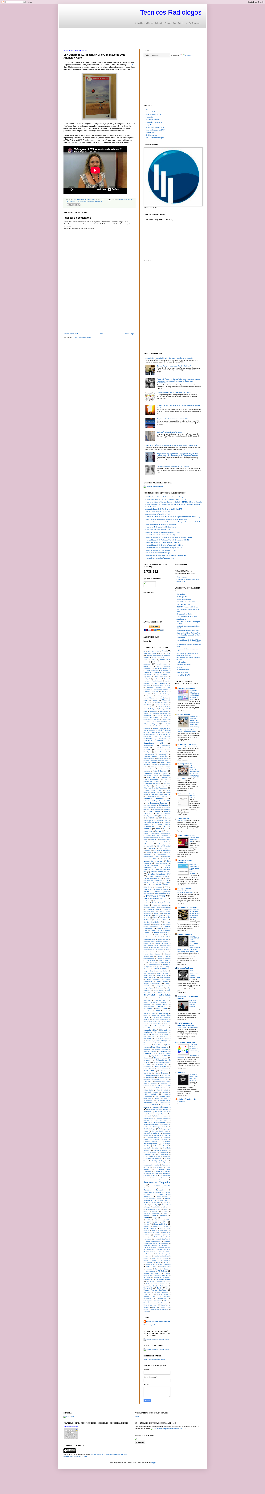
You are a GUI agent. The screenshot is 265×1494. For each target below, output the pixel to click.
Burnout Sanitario (163, 698)
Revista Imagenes (162, 1196)
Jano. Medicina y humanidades (187, 616)
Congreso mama (162, 758)
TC (156, 1269)
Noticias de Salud (183, 714)
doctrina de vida (157, 809)
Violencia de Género (150, 1305)
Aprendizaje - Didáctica (152, 672)
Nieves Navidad (148, 1069)
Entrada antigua (129, 334)
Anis (158, 666)
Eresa (149, 852)
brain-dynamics (162, 696)
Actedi (164, 651)
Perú (153, 1085)
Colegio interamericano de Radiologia (157, 553)
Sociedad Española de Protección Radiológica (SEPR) (163, 547)
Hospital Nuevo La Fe (151, 945)
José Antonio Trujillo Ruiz (152, 1021)
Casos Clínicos (163, 707)
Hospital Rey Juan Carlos (159, 947)
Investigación (161, 1009)
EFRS (158, 829)
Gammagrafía (158, 916)
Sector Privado (150, 1209)
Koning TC (147, 1028)
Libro (155, 1030)
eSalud (156, 852)
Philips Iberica (148, 1090)
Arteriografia (147, 679)
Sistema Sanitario (150, 1228)
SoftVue (146, 1260)
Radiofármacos (148, 1118)
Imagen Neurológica (150, 977)
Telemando (150, 1281)
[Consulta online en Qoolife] (153, 486)
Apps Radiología (152, 670)
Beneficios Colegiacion (151, 691)
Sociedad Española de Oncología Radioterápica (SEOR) (164, 545)
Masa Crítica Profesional (159, 1047)
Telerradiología (161, 1281)
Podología (165, 1092)
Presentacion (148, 1100)
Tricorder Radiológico (161, 1292)
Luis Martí (163, 1036)
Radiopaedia (164, 1152)
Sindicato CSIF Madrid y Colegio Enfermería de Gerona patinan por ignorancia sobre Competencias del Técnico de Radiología (178, 454)
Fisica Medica (148, 887)
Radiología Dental (160, 1127)
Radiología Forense (160, 1139)
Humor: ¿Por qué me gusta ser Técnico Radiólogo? (174, 366)
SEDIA (160, 1209)
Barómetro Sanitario (154, 687)
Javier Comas (163, 1013)
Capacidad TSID (161, 702)
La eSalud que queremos (186, 1042)
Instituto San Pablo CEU (161, 1000)
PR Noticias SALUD (183, 675)
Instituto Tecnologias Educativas (155, 1002)
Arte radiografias (161, 676)
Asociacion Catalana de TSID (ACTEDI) (158, 511)
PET (158, 1085)
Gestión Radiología (151, 922)
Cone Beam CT (161, 752)
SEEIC (145, 1211)
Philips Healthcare (162, 1088)
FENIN (159, 883)
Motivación (147, 1060)
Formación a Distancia (161, 889)
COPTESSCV (152, 777)
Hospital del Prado (163, 939)
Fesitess (167, 883)
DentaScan (164, 796)
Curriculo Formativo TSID (152, 790)
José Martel (155, 1026)
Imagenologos (148, 988)
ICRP (166, 960)
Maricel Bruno (158, 1045)
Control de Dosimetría (160, 771)
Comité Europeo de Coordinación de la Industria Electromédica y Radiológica (157, 736)
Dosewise (167, 809)
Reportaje (154, 1175)
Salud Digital (154, 1205)
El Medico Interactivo (183, 664)
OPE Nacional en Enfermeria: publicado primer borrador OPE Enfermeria (195, 913)
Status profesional (164, 1264)
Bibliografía (164, 691)
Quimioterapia (147, 1116)
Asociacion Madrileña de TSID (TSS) (157, 514)
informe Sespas (159, 990)
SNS (153, 1230)
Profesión (155, 1105)
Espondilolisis (162, 854)
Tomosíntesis (148, 1288)
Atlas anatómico (161, 683)
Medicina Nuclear (151, 135)
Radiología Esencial (153, 1137)
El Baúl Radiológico (184, 934)
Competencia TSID (153, 743)
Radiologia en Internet (185, 794)
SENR (154, 1215)
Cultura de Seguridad (161, 786)
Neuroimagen (149, 132)
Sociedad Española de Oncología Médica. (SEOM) (162, 542)
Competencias (148, 745)
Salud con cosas (183, 818)
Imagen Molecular (162, 975)
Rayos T (146, 1156)
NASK (148, 1064)
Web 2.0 (155, 1307)
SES (169, 1218)
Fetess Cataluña (162, 885)
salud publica (156, 1207)
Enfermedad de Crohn (160, 842)
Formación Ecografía (152, 891)
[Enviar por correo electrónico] (68, 204)
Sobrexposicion (163, 1230)
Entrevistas (98, 201)
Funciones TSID (153, 909)
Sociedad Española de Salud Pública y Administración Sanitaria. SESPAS (189, 641)
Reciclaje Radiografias (159, 1161)
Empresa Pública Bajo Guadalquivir (157, 835)
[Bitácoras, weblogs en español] (69, 1416)
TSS (152, 1294)
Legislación (147, 1030)
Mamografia (147, 1038)
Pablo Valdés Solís (157, 1079)
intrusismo (148, 1009)
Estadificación (166, 856)
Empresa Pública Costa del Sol (153, 837)
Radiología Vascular (161, 1150)
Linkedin (146, 1034)
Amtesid (153, 659)
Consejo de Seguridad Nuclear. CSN (157, 529)
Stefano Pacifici (151, 1266)
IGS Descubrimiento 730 (153, 964)
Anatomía (147, 664)
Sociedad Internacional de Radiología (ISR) (159, 558)
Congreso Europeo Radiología (155, 756)
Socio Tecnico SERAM (160, 1258)
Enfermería (147, 844)
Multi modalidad (159, 1062)
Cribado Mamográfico (151, 779)
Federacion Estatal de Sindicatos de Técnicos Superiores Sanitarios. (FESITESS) (172, 517)
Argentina (147, 676)
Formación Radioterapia (162, 893)
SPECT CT (166, 1262)
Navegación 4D (161, 1064)
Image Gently (159, 966)
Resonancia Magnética (157, 1182)
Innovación (161, 992)
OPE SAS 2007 (166, 1075)
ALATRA (154, 657)
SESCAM (148, 1220)
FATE (166, 880)
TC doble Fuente (149, 1271)
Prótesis (165, 1109)
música (168, 1062)
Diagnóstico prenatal (150, 805)
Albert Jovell (164, 657)
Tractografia (147, 1292)
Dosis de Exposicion (153, 811)
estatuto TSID (151, 859)
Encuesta (153, 839)
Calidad (146, 700)
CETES (158, 715)
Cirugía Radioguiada (151, 717)
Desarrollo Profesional (87, 201)
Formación (149, 117)
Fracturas (146, 901)
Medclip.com (147, 1049)
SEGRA (164, 1211)
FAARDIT (159, 880)
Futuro (156, 913)
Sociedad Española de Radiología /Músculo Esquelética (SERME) (167, 540)
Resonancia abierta (153, 1180)
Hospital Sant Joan (163, 952)
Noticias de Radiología (184, 614)
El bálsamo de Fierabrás (186, 688)
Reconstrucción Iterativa (151, 1165)
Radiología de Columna (151, 1124)
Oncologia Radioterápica (151, 1075)
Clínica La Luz (150, 721)
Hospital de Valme (149, 939)
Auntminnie (147, 685)
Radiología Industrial (150, 1141)
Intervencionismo (161, 1004)
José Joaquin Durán (155, 1023)
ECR (160, 818)
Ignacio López (165, 962)
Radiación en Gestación (161, 1116)
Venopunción (162, 1298)
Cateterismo (153, 711)
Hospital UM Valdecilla (163, 958)
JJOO (145, 1015)
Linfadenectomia (162, 1032)
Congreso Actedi (149, 754)
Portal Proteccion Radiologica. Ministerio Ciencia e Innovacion (166, 519)
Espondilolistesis (148, 856)
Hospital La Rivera (161, 943)
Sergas (155, 1218)
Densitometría (151, 796)
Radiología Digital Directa (160, 1131)
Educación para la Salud (152, 822)
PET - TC (149, 1088)
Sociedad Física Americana (186, 602)
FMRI (166, 887)
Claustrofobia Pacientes (151, 719)
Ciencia (165, 715)
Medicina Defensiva (161, 1049)
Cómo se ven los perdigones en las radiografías (173, 466)
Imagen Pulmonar (165, 977)
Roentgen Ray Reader (185, 968)
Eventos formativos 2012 (160, 872)
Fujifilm (155, 905)
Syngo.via (149, 1269)
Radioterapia (164, 1154)
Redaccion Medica (183, 670)
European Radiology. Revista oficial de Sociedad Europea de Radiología (188, 634)
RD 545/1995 (155, 1156)
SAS (164, 1207)
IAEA (160, 960)
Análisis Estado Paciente (160, 662)
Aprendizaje (164, 670)
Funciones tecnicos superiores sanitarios (157, 907)
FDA (152, 883)
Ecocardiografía (165, 816)
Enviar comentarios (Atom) (82, 337)
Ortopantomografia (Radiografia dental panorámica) (174, 392)
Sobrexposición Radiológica (151, 1232)
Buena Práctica (149, 698)
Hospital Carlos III (161, 937)
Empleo (158, 831)
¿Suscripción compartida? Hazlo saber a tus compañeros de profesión (169, 358)
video (165, 1301)
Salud (145, 1205)
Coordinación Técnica (151, 775)
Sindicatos (156, 1226)
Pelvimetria (164, 1083)
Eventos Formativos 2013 (159, 874)
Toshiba (159, 1288)
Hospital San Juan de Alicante (153, 949)
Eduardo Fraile (162, 820)
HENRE (159, 928)
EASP (155, 816)
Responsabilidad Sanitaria (152, 1192)
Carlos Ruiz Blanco (161, 705)
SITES (161, 1228)
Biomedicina (147, 694)
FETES (149, 885)
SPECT (157, 1262)
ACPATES (151, 651)
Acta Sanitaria (181, 619)
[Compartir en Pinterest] (79, 204)
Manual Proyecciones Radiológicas (157, 1040)
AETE (162, 653)
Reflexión (159, 1171)
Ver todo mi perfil (149, 1325)
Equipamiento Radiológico (161, 850)
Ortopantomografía (163, 1077)
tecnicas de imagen (151, 1273)
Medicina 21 (181, 667)
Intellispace (147, 1004)
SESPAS (168, 1220)
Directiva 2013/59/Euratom (152, 807)
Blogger (153, 1462)
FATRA (146, 883)
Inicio (101, 334)
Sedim (166, 1209)
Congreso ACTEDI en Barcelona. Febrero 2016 (172, 419)
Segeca (154, 1211)
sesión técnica (158, 1220)
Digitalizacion (163, 805)
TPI (167, 1288)
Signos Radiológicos (160, 1224)
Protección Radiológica (153, 114)
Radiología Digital (149, 1129)
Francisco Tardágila (157, 903)
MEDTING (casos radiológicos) (187, 607)
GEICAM (154, 918)
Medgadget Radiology (184, 599)
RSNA (146, 1202)
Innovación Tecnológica (157, 994)
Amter (145, 659)
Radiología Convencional (153, 122)
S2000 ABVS (156, 1202)
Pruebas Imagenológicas (157, 1114)
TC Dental (165, 1269)
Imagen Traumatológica (152, 983)
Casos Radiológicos (150, 709)
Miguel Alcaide (156, 1056)
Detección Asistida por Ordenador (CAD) (157, 801)
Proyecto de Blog (163, 1112)
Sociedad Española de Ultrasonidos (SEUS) (160, 535)
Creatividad (164, 777)
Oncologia (164, 1073)
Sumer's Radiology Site (185, 835)
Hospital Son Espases (152, 954)
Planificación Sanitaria (151, 1092)
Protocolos (147, 1111)
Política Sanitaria (150, 1094)
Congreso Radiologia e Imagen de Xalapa (156, 760)
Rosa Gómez (164, 1200)
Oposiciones (150, 1077)
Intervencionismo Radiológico (154, 1006)
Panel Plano (147, 1081)
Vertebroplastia (148, 1301)
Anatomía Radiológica (152, 119)
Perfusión (146, 1085)
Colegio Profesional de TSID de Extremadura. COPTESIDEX (165, 499)
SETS (156, 1222)
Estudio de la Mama (153, 861)
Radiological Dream (184, 764)
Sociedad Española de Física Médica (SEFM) (160, 550)
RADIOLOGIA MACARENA (187, 745)
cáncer (154, 700)
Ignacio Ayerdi (154, 962)
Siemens (146, 1224)
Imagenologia (161, 986)
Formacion (147, 889)
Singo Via (165, 1226)
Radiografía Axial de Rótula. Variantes (169, 432)
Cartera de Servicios (149, 707)
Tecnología (147, 1277)
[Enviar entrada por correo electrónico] (109, 199)
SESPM (148, 1222)
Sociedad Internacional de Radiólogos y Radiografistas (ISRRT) (166, 555)
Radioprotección (149, 1154)
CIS (166, 717)
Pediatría (154, 1083)
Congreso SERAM (150, 762)
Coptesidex (166, 775)
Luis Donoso (164, 1034)
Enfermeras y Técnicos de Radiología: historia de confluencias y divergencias (171, 445)
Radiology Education (150, 1152)
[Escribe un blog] (71, 204)
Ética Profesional (161, 863)
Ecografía (148, 125)
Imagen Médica (149, 975)
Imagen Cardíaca (160, 969)
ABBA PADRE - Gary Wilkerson (187, 1027)
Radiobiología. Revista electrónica (188, 630)
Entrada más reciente (71, 334)
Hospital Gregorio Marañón (152, 941)
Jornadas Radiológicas (160, 1019)
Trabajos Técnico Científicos (155, 1290)
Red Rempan (157, 1167)
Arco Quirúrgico (162, 674)
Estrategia (164, 859)
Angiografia (147, 666)
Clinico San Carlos (162, 721)
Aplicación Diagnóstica (162, 668)
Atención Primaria (157, 681)
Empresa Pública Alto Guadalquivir (160, 833)
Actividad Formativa (125, 199)
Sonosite (153, 1260)
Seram (146, 1218)
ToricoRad (181, 1072)
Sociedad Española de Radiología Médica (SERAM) (162, 532)
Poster (157, 1098)
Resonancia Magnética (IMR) (155, 130)
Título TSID (164, 1284)
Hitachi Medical (148, 935)
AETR (130, 65)
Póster (166, 1098)
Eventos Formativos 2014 (157, 876)
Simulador (146, 1226)
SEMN (165, 1213)
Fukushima (164, 905)
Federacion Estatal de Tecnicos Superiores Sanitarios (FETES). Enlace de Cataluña (173, 502)
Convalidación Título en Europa (155, 773)
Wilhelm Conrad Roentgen (159, 1309)
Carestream (147, 705)
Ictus (145, 962)
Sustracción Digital (164, 1266)
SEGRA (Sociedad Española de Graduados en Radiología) (165, 497)
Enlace (137, 1416)
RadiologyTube (182, 597)
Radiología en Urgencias (162, 1135)
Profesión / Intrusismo (152, 112)
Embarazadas (148, 831)
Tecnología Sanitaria (163, 1279)
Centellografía (164, 711)
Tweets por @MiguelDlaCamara (154, 1359)
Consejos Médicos (184, 889)
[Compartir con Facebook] (76, 204)
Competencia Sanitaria (153, 741)
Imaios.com (159, 988)
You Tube (146, 1311)
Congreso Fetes (149, 758)
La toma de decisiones (160, 1028)
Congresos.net (181, 577)
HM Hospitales (159, 935)
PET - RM (167, 1085)
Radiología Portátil (161, 1146)
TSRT (145, 1294)
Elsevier (165, 829)
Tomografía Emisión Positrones (155, 1286)
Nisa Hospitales (163, 1069)
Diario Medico (181, 662)
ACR (158, 651)
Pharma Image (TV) (183, 604)
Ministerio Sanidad (160, 1058)
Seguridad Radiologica (151, 1213)
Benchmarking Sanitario (161, 689)
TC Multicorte (162, 1271)
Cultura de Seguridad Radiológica (155, 788)
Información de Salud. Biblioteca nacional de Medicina (187, 654)
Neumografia (147, 1066)
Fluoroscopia (158, 887)
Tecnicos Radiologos (171, 12)
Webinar (163, 1307)
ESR (157, 856)
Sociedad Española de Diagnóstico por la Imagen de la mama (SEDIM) (169, 537)
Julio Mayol (165, 1026)
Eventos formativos (151, 865)
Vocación (146, 1307)
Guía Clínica (156, 924)
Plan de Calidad (162, 1090)
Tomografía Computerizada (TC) (156, 127)
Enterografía (162, 844)
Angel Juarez (162, 664)
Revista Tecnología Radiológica (153, 1198)
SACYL (166, 1202)
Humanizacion (150, 960)
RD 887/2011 (166, 1156)
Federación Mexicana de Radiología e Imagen (160, 527)
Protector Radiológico (154, 1109)
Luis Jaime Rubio (150, 1036)
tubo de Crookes (162, 1294)
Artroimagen (157, 679)
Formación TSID (155, 896)
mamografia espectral (163, 1038)
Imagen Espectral (149, 973)
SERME (162, 1218)
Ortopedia (146, 1079)
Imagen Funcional (162, 973)
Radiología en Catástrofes (152, 1133)
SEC (169, 1207)
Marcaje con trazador (150, 1043)
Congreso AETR (74, 201)
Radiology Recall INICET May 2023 (195, 839)
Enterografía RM (148, 846)
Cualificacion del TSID (152, 783)
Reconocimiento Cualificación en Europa (156, 1163)
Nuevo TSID (149, 1071)
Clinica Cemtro (166, 719)
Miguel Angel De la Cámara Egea (84, 199)
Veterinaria (157, 1301)
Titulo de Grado (151, 1284)
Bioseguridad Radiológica (162, 694)
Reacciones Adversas (153, 1158)
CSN (165, 781)
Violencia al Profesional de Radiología (156, 1303)
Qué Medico (181, 594)
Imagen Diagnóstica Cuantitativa (155, 971)
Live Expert (155, 1034)
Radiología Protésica (151, 1148)
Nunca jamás (181, 820)
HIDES (166, 928)
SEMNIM (146, 1215)
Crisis (165, 779)
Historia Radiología (160, 932)
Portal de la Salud (182, 672)
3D (144, 651)
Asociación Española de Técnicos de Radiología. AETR (163, 509)
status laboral (150, 1264)
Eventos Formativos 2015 (152, 878)
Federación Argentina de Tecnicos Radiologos (160, 524)
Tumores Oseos (150, 1296)
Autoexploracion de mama (162, 685)
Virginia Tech (164, 1305)
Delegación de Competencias (161, 794)
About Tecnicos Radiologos (154, 138)
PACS (166, 1079)
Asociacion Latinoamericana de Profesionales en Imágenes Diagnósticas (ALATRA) (173, 522)
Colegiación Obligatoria (151, 724)
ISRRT (158, 1011)
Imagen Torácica (162, 981)
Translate (188, 55)
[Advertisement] (113, 38)
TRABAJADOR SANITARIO (187, 907)
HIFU (145, 930)
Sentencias (163, 1215)
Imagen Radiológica (153, 979)
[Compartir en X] (73, 204)
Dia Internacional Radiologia (157, 803)
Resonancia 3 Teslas (160, 1178)
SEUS (164, 1222)
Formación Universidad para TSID (155, 898)
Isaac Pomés (148, 1011)
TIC (169, 1281)
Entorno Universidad (164, 846)
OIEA (156, 1073)
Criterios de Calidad (151, 781)
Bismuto (149, 696)
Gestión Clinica (162, 920)
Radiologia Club (161, 1120)
